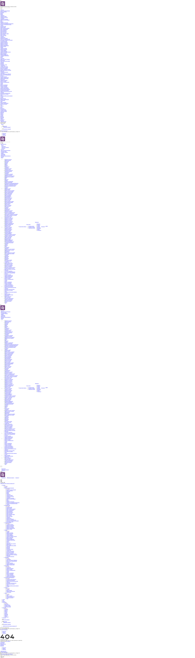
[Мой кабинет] (0, 467)
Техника (7, 589)
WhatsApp (4, 135)
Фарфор (7, 531)
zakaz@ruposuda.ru (4, 130)
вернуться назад (3, 641)
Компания (6, 609)
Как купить (6, 604)
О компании (2, 642)
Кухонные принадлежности (11, 579)
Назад (6, 486)
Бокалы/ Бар (8, 567)
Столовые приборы (9, 524)
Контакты (2, 645)
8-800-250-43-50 (3, 121)
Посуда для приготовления (11, 489)
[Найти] (1, 8)
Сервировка (8, 559)
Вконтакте (4, 133)
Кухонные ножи (9, 507)
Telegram (3, 134)
